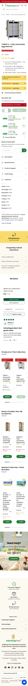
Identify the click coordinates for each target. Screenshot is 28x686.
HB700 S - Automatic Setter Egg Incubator (6, 440)
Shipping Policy (13, 680)
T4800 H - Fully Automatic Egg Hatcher (15, 14)
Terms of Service (6, 682)
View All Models (6, 223)
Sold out (19, 110)
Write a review (14, 299)
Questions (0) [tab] (19, 309)
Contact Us (14, 558)
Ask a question (14, 303)
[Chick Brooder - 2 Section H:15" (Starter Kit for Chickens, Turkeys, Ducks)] (21, 483)
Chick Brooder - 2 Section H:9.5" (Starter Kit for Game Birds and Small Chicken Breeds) (7, 501)
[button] (25, 5)
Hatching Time (9, 678)
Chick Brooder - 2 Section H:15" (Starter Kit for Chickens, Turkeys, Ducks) (20, 499)
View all (4, 354)
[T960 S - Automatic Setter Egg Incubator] (7, 365)
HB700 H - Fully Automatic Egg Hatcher (20, 440)
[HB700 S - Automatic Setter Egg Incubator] (7, 426)
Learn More (15, 83)
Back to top (13, 616)
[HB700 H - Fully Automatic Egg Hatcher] (21, 426)
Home (3, 14)
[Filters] (9, 314)
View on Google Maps (14, 663)
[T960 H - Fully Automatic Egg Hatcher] (21, 365)
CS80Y (20, 220)
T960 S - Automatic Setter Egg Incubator (6, 378)
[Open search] (5, 314)
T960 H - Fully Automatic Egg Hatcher (20, 378)
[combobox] (14, 9)
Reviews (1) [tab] (8, 309)
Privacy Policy (5, 680)
